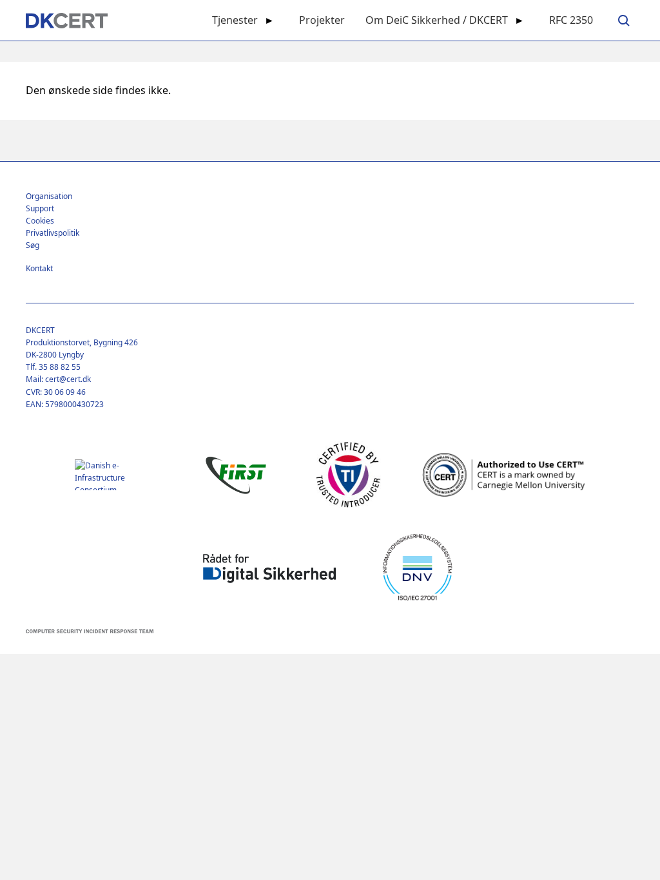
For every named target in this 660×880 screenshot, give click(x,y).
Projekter (322, 20)
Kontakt (39, 268)
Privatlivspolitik (52, 232)
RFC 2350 (571, 20)
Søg (32, 245)
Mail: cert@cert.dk (58, 379)
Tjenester (235, 20)
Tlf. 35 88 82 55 (53, 366)
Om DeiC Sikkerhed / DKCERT (436, 20)
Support (40, 208)
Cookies (40, 220)
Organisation (49, 196)
